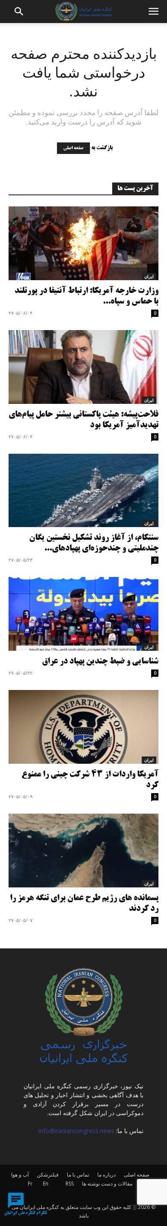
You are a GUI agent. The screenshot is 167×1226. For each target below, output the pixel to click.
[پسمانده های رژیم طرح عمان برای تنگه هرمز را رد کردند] (83, 850)
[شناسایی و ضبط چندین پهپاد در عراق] (83, 614)
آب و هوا (20, 1174)
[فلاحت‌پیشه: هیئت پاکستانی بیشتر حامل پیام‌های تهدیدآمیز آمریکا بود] (83, 367)
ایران (149, 276)
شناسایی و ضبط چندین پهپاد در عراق (100, 661)
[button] (19, 11)
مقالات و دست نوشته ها (107, 1183)
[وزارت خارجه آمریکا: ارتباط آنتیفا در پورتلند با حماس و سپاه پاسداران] (83, 243)
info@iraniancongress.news (76, 1131)
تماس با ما (78, 1174)
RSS (70, 1183)
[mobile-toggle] (153, 11)
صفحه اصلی (73, 148)
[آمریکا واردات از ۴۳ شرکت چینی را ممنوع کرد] (83, 727)
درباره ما (106, 1174)
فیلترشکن (48, 1174)
